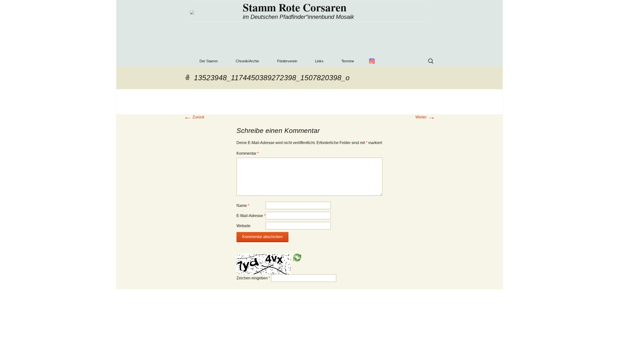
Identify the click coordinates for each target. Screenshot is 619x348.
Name (242, 205)
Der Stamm (208, 61)
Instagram (372, 61)
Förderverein (287, 61)
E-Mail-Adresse (250, 216)
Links (319, 61)
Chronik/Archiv (247, 61)
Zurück (194, 117)
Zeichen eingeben (253, 278)
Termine (347, 61)
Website (243, 226)
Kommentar (247, 153)
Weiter (425, 117)
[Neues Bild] (297, 257)
